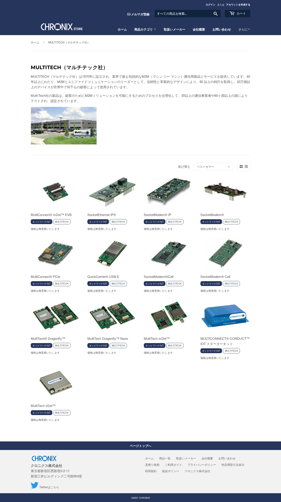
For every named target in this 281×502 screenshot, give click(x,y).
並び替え (184, 166)
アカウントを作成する (238, 4)
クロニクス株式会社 (197, 471)
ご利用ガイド (173, 464)
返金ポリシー (170, 471)
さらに (243, 29)
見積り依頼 (152, 464)
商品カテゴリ (144, 29)
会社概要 (199, 29)
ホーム (122, 29)
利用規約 (151, 471)
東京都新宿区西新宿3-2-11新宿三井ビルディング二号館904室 (56, 471)
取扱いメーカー (174, 29)
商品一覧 (165, 458)
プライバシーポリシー (201, 464)
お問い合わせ (222, 29)
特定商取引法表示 (233, 464)
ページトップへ (140, 445)
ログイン (210, 4)
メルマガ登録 (140, 14)
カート (241, 13)
